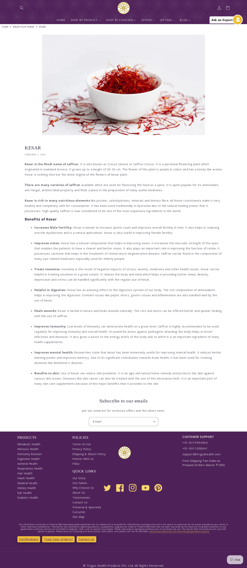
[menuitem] (61, 20)
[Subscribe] (154, 421)
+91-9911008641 (195, 448)
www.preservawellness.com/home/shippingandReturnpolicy (179, 531)
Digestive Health (28, 459)
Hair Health (25, 473)
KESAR (42, 26)
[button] (21, 8)
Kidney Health (26, 488)
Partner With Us (83, 459)
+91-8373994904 (195, 442)
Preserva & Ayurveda (87, 507)
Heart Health (26, 478)
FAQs (76, 463)
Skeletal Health (27, 483)
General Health (27, 463)
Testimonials (81, 497)
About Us (79, 492)
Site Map (79, 517)
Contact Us (80, 502)
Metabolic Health (29, 444)
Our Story (79, 478)
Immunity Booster (29, 454)
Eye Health (24, 493)
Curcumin (79, 512)
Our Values (80, 483)
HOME (5, 26)
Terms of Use (81, 444)
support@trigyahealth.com (201, 454)
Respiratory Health (30, 468)
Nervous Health (27, 449)
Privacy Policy (81, 449)
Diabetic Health (27, 497)
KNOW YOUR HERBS (23, 26)
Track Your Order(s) (58, 539)
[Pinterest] (158, 487)
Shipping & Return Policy (89, 454)
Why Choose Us (83, 488)
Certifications (28, 539)
